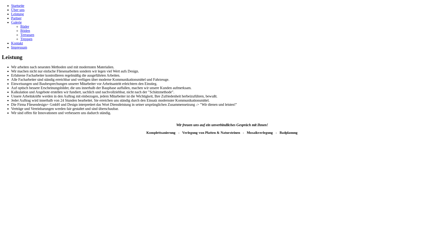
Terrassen (27, 35)
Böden (25, 31)
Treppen (26, 39)
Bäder (24, 26)
